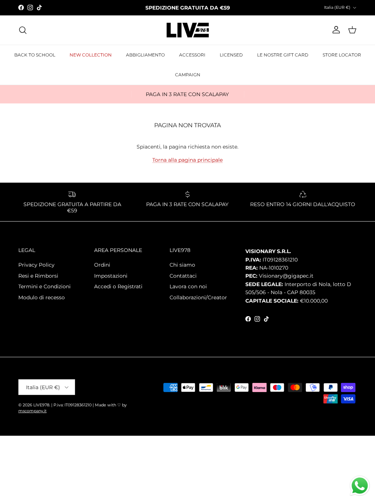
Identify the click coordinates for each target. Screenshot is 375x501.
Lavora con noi (188, 286)
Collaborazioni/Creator (198, 297)
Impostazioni (110, 276)
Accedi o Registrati (118, 286)
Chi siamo (182, 265)
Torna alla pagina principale (187, 160)
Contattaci (183, 276)
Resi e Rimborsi (38, 276)
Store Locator (342, 55)
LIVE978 (41, 404)
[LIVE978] (188, 30)
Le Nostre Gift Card (282, 55)
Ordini (102, 265)
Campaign (187, 74)
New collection (91, 55)
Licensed (231, 55)
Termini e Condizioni (44, 286)
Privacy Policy (36, 265)
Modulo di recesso (41, 297)
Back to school (34, 55)
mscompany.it (32, 410)
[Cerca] (22, 30)
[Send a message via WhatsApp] (359, 485)
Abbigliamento (145, 55)
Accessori (192, 55)
